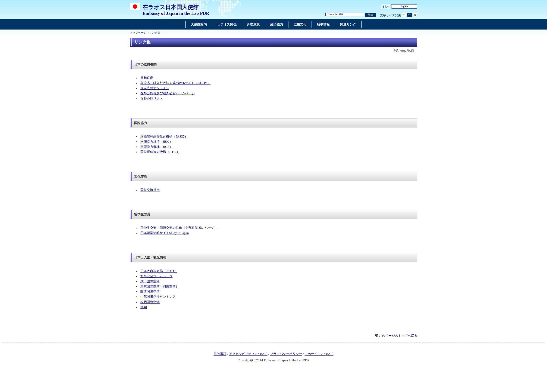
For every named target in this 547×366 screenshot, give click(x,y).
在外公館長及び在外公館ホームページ (167, 93)
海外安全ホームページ (156, 276)
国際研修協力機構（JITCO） (160, 152)
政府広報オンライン (154, 88)
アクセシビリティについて (248, 354)
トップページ (138, 32)
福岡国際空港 (150, 302)
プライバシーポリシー (286, 354)
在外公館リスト (151, 98)
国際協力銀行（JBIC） (156, 141)
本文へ (385, 6)
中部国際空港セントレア (158, 296)
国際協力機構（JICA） (156, 146)
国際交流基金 (150, 190)
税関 (143, 307)
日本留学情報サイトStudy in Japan (164, 233)
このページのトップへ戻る (398, 335)
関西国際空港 (150, 291)
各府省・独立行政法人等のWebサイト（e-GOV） (175, 83)
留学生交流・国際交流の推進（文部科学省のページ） (178, 228)
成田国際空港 (150, 281)
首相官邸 (146, 78)
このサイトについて (319, 354)
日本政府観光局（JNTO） (158, 271)
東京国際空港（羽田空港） (159, 286)
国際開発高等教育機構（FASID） (164, 136)
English (404, 6)
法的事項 (220, 354)
